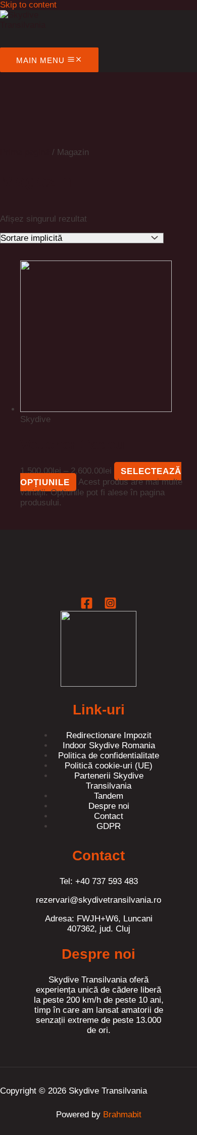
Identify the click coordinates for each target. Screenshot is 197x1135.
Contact (108, 816)
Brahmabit (122, 1114)
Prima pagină (25, 152)
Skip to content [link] (28, 5)
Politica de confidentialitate (108, 755)
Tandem (108, 796)
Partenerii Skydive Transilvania (108, 781)
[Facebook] (86, 606)
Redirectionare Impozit (109, 735)
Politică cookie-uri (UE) (109, 765)
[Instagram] (110, 606)
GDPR (108, 826)
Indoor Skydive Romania (109, 745)
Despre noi (108, 806)
